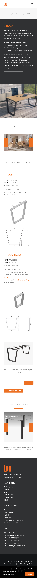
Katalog (6, 490)
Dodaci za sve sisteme (11, 523)
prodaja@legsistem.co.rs (16, 546)
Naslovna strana (9, 487)
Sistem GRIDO (8, 512)
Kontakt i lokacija (9, 495)
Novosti (6, 492)
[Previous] (6, 146)
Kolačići (6, 500)
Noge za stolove (9, 510)
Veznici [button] (28, 383)
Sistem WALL (8, 518)
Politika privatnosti (10, 497)
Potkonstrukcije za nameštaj (13, 520)
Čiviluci (6, 515)
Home (9, 14)
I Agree (30, 574)
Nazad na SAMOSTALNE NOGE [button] (14, 72)
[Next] (31, 146)
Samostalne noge (17, 14)
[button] (32, 4)
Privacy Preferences (8, 574)
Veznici (6, 277)
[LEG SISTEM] (5, 4)
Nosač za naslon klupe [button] (13, 390)
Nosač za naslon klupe (22, 280)
